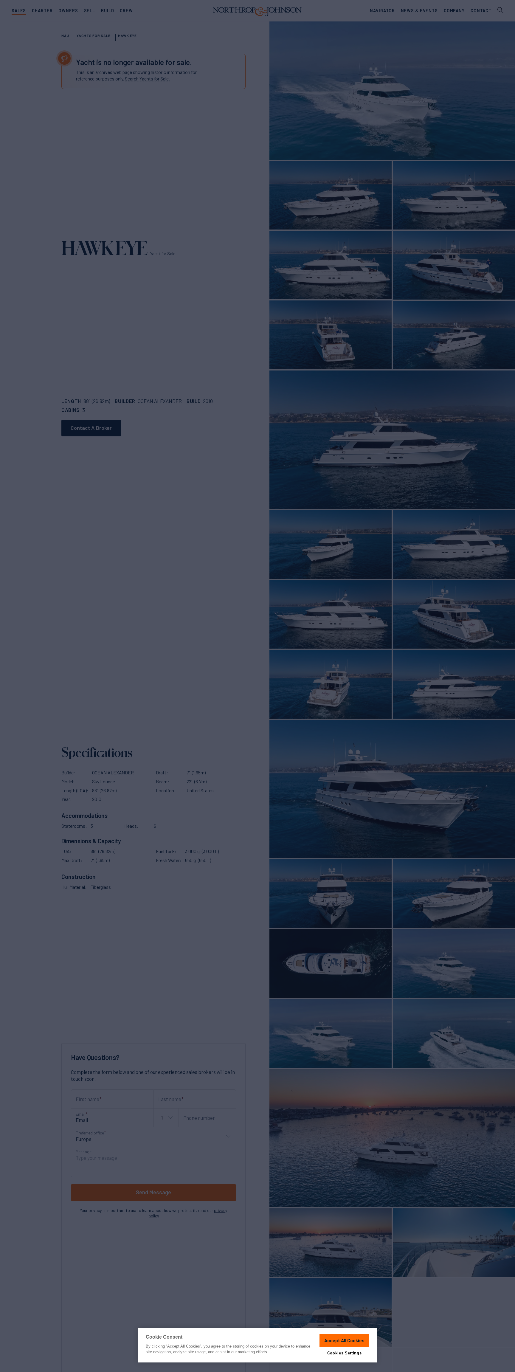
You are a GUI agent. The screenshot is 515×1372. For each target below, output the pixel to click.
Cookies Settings (344, 1353)
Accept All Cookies (344, 1340)
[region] (257, 1345)
